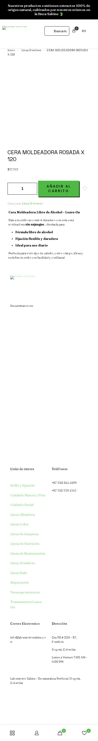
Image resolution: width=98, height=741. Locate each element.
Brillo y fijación (22, 485)
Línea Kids (18, 573)
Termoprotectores (25, 592)
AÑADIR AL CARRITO (58, 188)
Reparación (19, 582)
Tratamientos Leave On (26, 604)
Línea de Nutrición (24, 543)
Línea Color (19, 524)
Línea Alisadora (22, 514)
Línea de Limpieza (24, 534)
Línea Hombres (22, 563)
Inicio (11, 50)
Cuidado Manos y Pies (27, 495)
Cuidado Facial (22, 505)
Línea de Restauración (27, 553)
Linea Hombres (31, 50)
